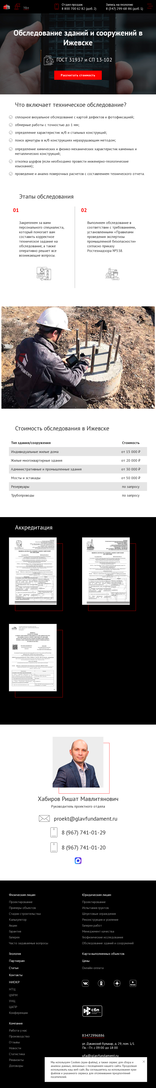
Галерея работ (92, 925)
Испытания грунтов (95, 908)
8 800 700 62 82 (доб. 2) (79, 8)
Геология (15, 954)
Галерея (14, 937)
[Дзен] (117, 983)
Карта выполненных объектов (103, 954)
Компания (16, 1023)
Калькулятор (18, 919)
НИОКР (14, 982)
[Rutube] (133, 983)
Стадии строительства (25, 914)
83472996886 (93, 1035)
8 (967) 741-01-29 (84, 832)
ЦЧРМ (13, 995)
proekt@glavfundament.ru (85, 818)
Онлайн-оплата (93, 968)
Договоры (16, 1066)
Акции (13, 925)
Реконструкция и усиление (100, 919)
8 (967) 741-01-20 (84, 847)
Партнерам (17, 961)
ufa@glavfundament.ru (100, 1055)
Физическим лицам (22, 895)
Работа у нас (18, 1030)
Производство (19, 1036)
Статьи (13, 968)
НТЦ (12, 989)
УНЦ (12, 1001)
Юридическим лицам (96, 895)
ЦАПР (13, 1007)
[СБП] (92, 1011)
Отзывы (14, 1042)
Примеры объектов (22, 908)
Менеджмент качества (98, 931)
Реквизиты (16, 1060)
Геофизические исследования (102, 937)
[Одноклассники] (101, 983)
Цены (86, 961)
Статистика (17, 1054)
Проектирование (20, 902)
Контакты (16, 975)
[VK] (85, 983)
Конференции (18, 1013)
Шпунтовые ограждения (99, 914)
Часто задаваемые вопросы (28, 943)
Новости (15, 1048)
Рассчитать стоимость (78, 75)
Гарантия (15, 931)
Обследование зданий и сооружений (108, 943)
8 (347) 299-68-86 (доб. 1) (124, 8)
